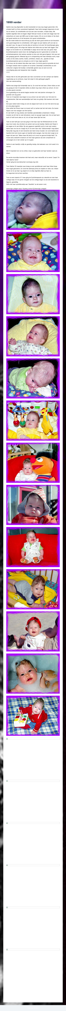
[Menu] (62, 3)
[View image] (33, 210)
